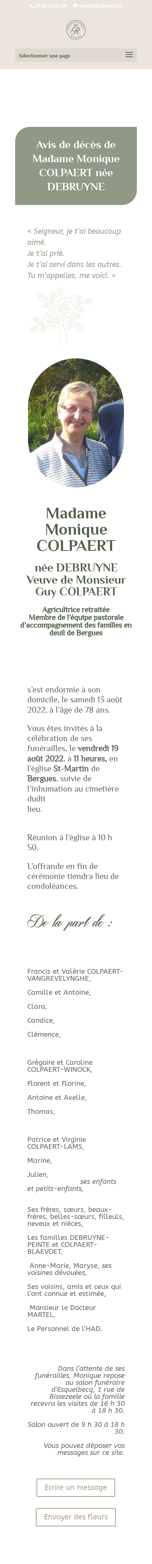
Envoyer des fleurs (76, 1517)
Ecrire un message (76, 1487)
